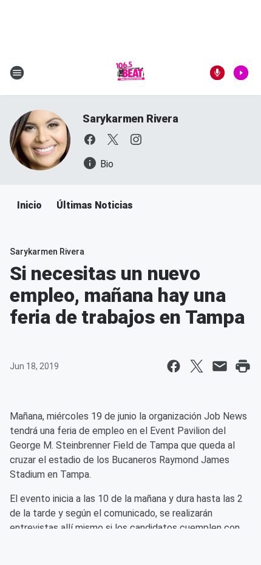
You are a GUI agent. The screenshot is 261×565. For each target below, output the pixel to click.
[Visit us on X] (113, 139)
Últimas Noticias (94, 205)
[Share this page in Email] (219, 366)
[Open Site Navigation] (17, 72)
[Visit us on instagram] (136, 139)
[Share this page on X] (196, 366)
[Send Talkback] (217, 72)
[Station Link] (130, 72)
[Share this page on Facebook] (173, 366)
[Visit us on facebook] (90, 139)
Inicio (29, 205)
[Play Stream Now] (241, 72)
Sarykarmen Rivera (130, 118)
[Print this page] (242, 366)
